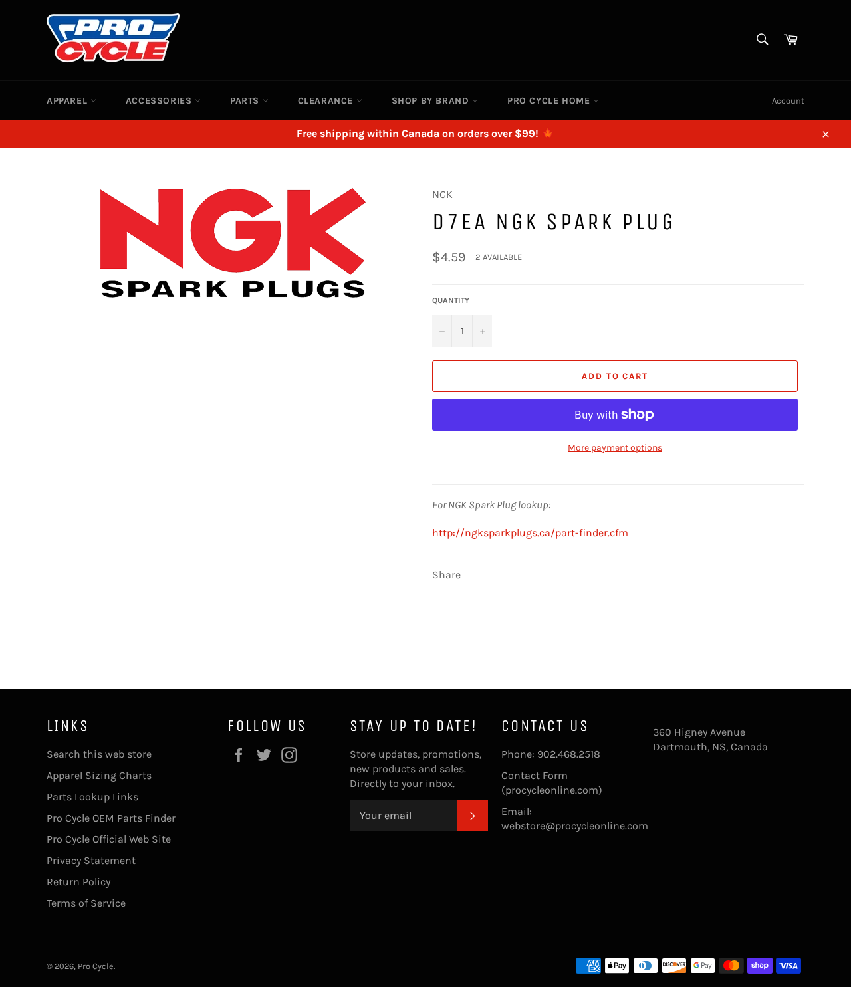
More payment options (615, 447)
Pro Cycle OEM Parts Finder (111, 818)
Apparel (68, 100)
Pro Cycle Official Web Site (109, 839)
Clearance (327, 100)
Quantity (450, 300)
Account (788, 101)
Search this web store (99, 754)
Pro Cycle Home (550, 100)
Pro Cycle (96, 966)
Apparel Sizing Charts (99, 775)
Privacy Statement (91, 860)
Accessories (160, 100)
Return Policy (78, 881)
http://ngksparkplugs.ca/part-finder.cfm (530, 532)
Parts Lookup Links (92, 796)
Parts (246, 100)
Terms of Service (86, 903)
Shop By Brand (432, 100)
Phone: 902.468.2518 (550, 754)
